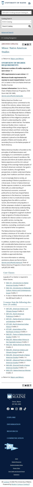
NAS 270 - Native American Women (18, 345)
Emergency (16, 474)
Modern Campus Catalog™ (20, 484)
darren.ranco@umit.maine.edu (12, 96)
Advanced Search (7, 32)
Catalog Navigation (9, 38)
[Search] (30, 26)
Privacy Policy (16, 468)
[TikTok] (25, 408)
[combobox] (16, 12)
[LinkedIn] (20, 408)
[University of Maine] (14, 4)
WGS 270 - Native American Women (18, 370)
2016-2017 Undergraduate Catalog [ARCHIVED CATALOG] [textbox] (16, 13)
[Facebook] (8, 408)
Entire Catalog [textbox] (7, 22)
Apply (16, 459)
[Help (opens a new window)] (30, 44)
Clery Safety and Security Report (16, 471)
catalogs (6, 482)
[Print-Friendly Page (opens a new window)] (28, 44)
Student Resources (16, 462)
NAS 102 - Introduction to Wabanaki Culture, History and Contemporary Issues (18, 290)
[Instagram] (16, 408)
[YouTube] (12, 408)
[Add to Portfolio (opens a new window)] (25, 44)
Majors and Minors (17, 59)
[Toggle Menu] (29, 3)
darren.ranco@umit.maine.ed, (12, 263)
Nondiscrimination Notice (16, 465)
